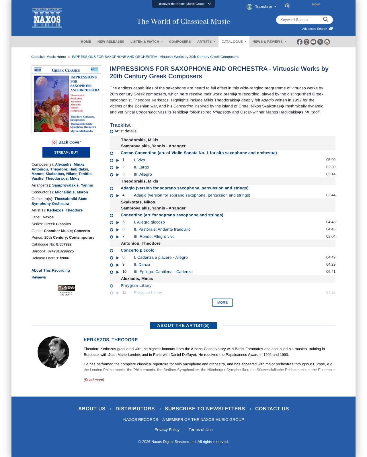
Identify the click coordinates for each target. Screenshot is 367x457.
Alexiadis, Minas (69, 164)
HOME (86, 41)
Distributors (136, 408)
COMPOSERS (180, 41)
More (222, 303)
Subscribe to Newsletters (206, 408)
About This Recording (51, 270)
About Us (92, 408)
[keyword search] (326, 19)
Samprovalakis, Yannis (72, 185)
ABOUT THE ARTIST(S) (183, 325)
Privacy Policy (167, 429)
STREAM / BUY (66, 152)
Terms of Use (201, 429)
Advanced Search (315, 28)
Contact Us (272, 408)
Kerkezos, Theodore (65, 210)
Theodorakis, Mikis (62, 178)
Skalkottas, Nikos (61, 174)
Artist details (125, 131)
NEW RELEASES (110, 41)
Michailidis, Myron (71, 192)
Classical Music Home (48, 57)
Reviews (39, 277)
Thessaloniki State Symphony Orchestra (59, 201)
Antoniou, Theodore (49, 169)
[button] (183, 4)
